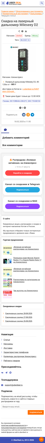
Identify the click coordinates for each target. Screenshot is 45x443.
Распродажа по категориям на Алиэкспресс (26, 280)
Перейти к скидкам (22, 173)
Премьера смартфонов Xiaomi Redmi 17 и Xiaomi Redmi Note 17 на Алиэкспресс (27, 260)
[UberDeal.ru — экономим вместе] (13, 3)
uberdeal (19, 36)
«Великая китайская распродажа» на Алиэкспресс (26, 248)
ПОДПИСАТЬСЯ (36, 412)
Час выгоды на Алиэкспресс (25, 290)
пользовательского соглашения (14, 428)
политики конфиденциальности (13, 425)
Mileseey (35, 36)
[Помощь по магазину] (22, 31)
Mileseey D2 (25, 40)
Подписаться (22, 189)
